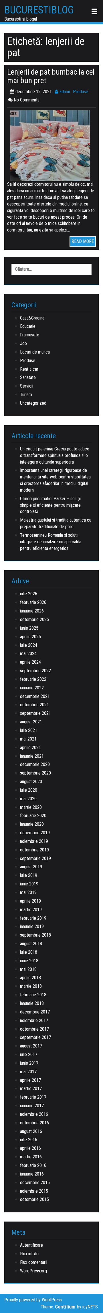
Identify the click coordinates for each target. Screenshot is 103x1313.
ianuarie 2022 (32, 688)
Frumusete (29, 335)
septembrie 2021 (35, 713)
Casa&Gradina (32, 318)
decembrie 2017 (35, 1012)
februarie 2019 (33, 918)
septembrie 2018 (35, 935)
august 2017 (31, 1046)
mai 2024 (28, 653)
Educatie (27, 326)
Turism (26, 394)
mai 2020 (28, 798)
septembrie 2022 (35, 670)
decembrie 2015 (35, 1182)
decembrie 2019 (35, 832)
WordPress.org (33, 1271)
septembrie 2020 (35, 773)
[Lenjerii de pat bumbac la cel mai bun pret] (51, 145)
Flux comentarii (33, 1262)
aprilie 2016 (30, 1148)
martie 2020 (31, 807)
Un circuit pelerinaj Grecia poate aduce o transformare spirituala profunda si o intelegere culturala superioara (54, 455)
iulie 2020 (28, 790)
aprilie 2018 (30, 977)
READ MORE (83, 241)
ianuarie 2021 (32, 756)
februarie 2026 (33, 602)
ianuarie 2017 (32, 1105)
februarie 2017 (33, 1097)
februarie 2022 (33, 679)
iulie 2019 (28, 875)
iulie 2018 (28, 952)
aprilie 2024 (30, 662)
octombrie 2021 (34, 704)
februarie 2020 (33, 815)
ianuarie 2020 (32, 824)
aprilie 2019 (30, 901)
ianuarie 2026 (32, 611)
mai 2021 (28, 739)
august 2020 (31, 781)
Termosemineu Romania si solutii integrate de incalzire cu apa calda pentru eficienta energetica (50, 541)
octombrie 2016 (34, 1123)
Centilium (65, 1307)
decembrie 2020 (35, 764)
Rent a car (29, 369)
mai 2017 (28, 1071)
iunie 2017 (29, 1063)
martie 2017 (31, 1088)
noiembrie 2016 (34, 1114)
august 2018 (31, 943)
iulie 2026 (28, 593)
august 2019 (31, 866)
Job (23, 343)
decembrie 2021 (35, 696)
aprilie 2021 (30, 747)
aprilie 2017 (30, 1080)
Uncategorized (33, 403)
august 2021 (31, 722)
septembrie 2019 (35, 858)
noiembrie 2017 (34, 1020)
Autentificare (31, 1245)
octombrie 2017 (34, 1029)
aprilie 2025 (30, 636)
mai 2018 (28, 969)
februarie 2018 (33, 994)
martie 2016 (31, 1157)
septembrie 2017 (35, 1037)
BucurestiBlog (39, 10)
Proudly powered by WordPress (33, 1299)
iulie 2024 (28, 645)
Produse (80, 91)
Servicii (26, 386)
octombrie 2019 (34, 850)
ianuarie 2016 (32, 1174)
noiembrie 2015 (34, 1191)
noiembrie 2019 (34, 841)
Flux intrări (29, 1253)
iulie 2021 (28, 730)
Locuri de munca (35, 352)
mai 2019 (28, 892)
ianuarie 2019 (32, 926)
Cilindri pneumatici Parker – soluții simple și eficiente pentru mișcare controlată (50, 505)
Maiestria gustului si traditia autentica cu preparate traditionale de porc (55, 523)
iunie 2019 (29, 884)
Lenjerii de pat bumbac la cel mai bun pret (50, 76)
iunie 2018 (29, 960)
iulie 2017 (28, 1054)
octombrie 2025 (34, 619)
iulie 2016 (28, 1139)
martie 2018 (31, 986)
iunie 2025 (29, 628)
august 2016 (31, 1131)
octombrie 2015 (34, 1199)
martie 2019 (31, 909)
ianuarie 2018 (32, 1003)
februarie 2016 (33, 1165)
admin (64, 91)
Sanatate (28, 377)
